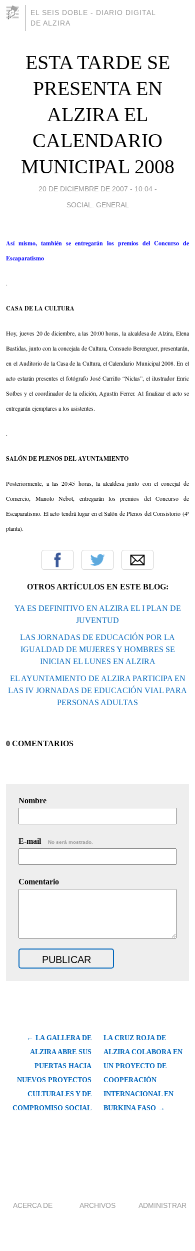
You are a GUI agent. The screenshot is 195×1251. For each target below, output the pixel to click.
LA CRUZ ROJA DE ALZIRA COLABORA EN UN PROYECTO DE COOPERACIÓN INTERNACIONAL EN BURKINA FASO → (143, 1073)
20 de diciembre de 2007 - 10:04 (95, 189)
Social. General (97, 205)
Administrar (162, 1205)
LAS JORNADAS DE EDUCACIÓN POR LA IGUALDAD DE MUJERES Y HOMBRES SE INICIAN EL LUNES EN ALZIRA (97, 649)
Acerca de (32, 1205)
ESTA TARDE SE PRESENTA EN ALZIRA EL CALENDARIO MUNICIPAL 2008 (97, 114)
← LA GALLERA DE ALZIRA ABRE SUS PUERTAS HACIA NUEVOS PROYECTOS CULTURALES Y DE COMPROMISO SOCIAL (52, 1073)
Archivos (98, 1205)
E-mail (55, 841)
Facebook (58, 560)
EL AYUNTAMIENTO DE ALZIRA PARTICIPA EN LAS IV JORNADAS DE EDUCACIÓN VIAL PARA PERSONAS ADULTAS (97, 690)
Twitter (98, 560)
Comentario (38, 881)
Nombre (32, 800)
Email (138, 560)
